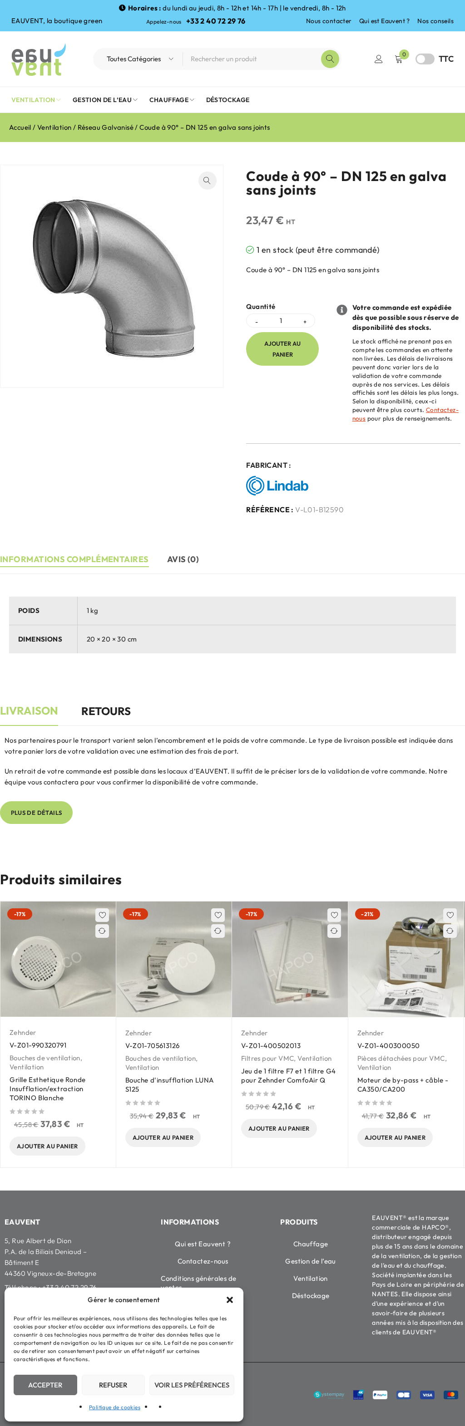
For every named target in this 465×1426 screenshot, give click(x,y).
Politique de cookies (114, 1407)
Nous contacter (329, 21)
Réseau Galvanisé (106, 127)
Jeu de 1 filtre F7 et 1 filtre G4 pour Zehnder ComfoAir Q (288, 1075)
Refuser (113, 1385)
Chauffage (310, 1244)
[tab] (29, 715)
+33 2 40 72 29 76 (216, 21)
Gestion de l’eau (310, 1261)
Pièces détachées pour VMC (401, 1058)
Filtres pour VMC (267, 1058)
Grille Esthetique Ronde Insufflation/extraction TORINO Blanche (48, 1088)
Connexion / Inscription (379, 59)
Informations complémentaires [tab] (74, 559)
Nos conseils (435, 21)
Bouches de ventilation (45, 1058)
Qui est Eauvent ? (384, 21)
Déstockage (311, 1295)
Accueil (20, 127)
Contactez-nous (203, 1261)
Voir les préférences (191, 1385)
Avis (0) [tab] (183, 559)
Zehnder (23, 1032)
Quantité (260, 307)
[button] (229, 1299)
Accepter (45, 1385)
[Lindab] (279, 486)
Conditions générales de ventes (198, 1283)
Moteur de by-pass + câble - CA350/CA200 (403, 1084)
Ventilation (54, 127)
